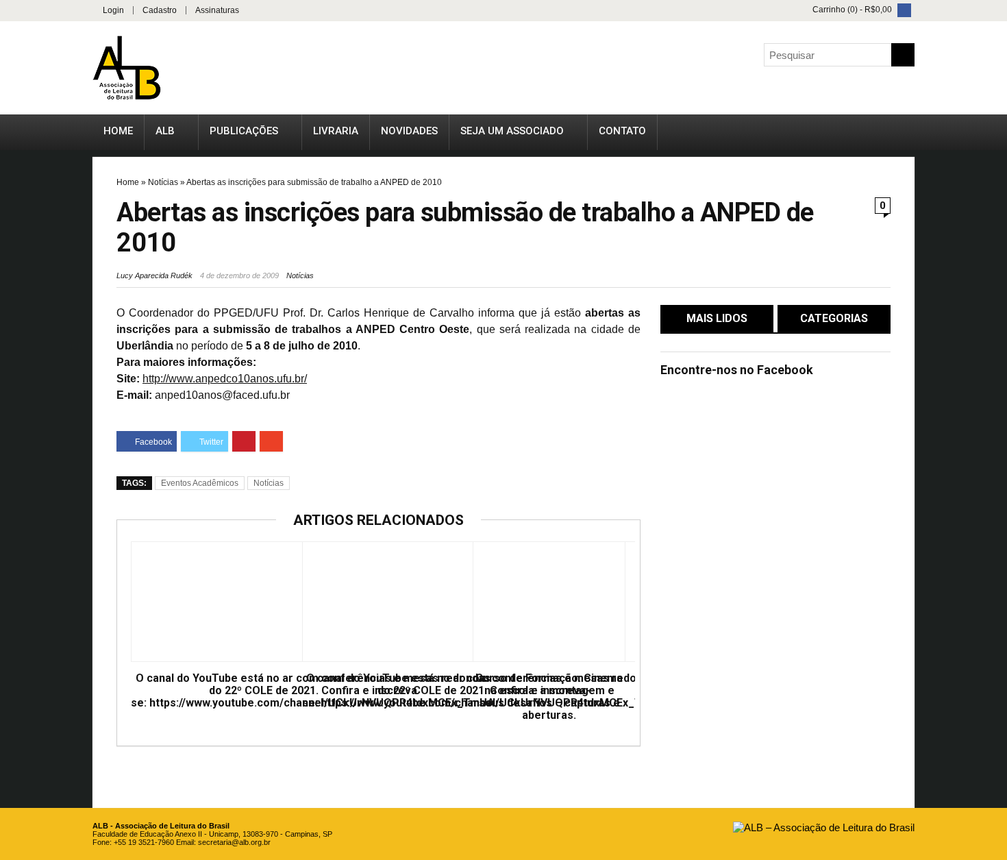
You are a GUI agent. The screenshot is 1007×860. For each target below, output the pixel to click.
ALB (165, 131)
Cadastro (159, 10)
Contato (622, 131)
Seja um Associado (512, 131)
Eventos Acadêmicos (199, 483)
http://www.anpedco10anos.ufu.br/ (224, 378)
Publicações (244, 131)
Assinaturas (217, 10)
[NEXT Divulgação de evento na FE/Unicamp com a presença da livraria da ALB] (993, 396)
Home (118, 131)
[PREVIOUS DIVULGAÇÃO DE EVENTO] (13, 396)
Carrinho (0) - (851, 9)
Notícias (163, 182)
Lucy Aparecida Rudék (154, 275)
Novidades (409, 131)
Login (113, 10)
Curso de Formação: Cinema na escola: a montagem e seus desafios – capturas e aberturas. (549, 697)
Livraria (335, 131)
